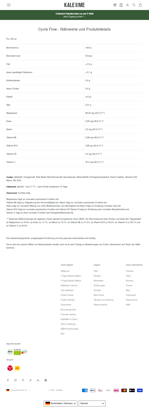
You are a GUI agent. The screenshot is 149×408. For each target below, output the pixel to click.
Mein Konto (99, 295)
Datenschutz (131, 300)
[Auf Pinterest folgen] (23, 380)
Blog (128, 290)
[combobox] (60, 403)
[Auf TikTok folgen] (30, 380)
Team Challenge (68, 324)
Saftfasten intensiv (69, 286)
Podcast (129, 271)
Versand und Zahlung (103, 300)
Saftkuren (65, 271)
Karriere (129, 281)
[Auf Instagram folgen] (15, 380)
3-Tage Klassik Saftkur (71, 276)
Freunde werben (68, 315)
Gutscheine (66, 305)
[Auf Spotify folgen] (45, 380)
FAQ (96, 271)
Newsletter (98, 281)
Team (128, 276)
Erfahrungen (99, 286)
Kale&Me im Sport (69, 319)
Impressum (131, 295)
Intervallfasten (67, 290)
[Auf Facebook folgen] (7, 380)
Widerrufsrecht (100, 305)
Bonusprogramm (68, 310)
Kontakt (97, 290)
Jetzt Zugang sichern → (74, 17)
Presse (129, 286)
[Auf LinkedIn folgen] (38, 380)
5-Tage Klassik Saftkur (71, 281)
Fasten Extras (67, 295)
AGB (128, 305)
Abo (62, 334)
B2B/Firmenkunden (69, 329)
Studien (97, 276)
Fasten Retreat (67, 300)
